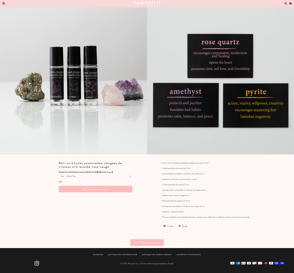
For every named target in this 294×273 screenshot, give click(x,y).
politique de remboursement (157, 254)
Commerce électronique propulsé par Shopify (156, 263)
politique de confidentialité (122, 254)
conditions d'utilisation (189, 254)
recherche (98, 254)
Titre (62, 176)
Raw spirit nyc (133, 263)
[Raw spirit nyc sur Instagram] (36, 264)
